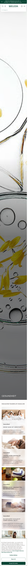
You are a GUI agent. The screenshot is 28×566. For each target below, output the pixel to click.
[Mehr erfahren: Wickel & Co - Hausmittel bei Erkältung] (13, 482)
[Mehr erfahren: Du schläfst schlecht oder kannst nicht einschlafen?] (13, 514)
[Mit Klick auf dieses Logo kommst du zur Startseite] (13, 6)
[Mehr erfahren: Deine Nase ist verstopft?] (13, 420)
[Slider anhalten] (2, 2)
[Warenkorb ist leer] (22, 6)
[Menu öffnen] (24, 6)
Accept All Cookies (13, 563)
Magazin (5, 10)
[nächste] (25, 2)
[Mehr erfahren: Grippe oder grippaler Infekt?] (13, 451)
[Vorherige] (23, 2)
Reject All (13, 559)
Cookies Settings (13, 555)
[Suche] (2, 6)
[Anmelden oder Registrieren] (5, 6)
